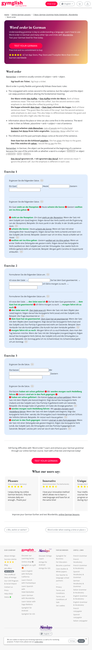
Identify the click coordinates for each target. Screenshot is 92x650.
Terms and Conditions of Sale (61, 599)
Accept (81, 641)
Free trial (51, 4)
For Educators (61, 562)
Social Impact (11, 583)
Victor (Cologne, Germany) (17, 484)
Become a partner (63, 565)
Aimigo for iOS (44, 568)
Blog (6, 565)
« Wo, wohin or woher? (16, 529)
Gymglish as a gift (29, 565)
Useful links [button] (78, 550)
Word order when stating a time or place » (67, 529)
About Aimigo (9, 556)
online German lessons (69, 514)
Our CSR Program (11, 581)
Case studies (61, 569)
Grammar (77, 577)
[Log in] (88, 4)
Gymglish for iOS (28, 614)
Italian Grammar (79, 590)
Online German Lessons (21, 14)
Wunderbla (68, 35)
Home (6, 14)
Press (6, 590)
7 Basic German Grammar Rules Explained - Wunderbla (55, 14)
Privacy (59, 587)
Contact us (8, 587)
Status (7, 597)
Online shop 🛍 (28, 562)
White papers (61, 571)
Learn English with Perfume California (27, 574)
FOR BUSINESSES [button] (62, 550)
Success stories (10, 559)
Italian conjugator (80, 621)
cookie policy (38, 642)
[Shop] (80, 4)
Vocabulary (79, 592)
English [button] (67, 4)
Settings (72, 641)
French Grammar (80, 556)
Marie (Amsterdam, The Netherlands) (56, 484)
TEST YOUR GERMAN (25, 45)
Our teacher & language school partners (62, 578)
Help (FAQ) (8, 594)
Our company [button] (9, 550)
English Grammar (80, 596)
